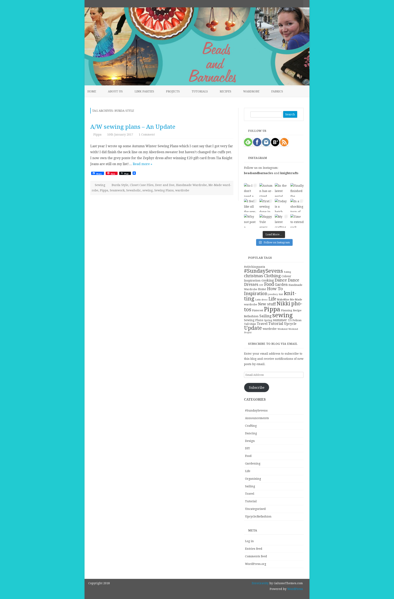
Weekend (282, 329)
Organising (253, 478)
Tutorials (200, 91)
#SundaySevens (263, 271)
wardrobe (182, 190)
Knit (281, 294)
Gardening (252, 463)
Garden (281, 285)
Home (91, 91)
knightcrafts (289, 173)
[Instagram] (291, 3)
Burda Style (120, 185)
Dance (281, 280)
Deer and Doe (164, 185)
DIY (261, 285)
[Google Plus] (287, 3)
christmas (253, 275)
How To (275, 288)
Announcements (257, 418)
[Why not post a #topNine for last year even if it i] (250, 221)
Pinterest (257, 310)
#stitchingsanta (254, 266)
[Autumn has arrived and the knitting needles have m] (266, 190)
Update (253, 328)
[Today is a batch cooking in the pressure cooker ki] (281, 205)
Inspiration (255, 293)
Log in (249, 541)
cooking (267, 280)
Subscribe (256, 388)
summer (280, 320)
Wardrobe (251, 91)
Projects (173, 91)
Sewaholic (133, 190)
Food (269, 284)
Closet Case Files (141, 185)
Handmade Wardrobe (191, 185)
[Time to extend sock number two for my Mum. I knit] (297, 221)
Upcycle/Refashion (258, 516)
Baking (287, 272)
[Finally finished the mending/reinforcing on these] (297, 190)
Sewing (100, 185)
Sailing (265, 316)
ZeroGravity (260, 583)
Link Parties (144, 91)
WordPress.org (255, 564)
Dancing (251, 433)
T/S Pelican (294, 320)
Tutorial (275, 323)
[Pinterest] (296, 3)
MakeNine (283, 299)
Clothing (272, 275)
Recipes (225, 91)
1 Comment (147, 134)
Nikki (283, 304)
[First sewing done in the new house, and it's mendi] (266, 205)
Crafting (251, 425)
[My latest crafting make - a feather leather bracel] (281, 221)
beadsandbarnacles (258, 173)
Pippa (97, 134)
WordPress (294, 589)
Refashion (251, 316)
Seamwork (117, 190)
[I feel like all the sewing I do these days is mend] (250, 205)
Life (272, 298)
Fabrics (277, 91)
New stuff (267, 304)
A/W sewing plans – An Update (132, 126)
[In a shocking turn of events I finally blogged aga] (297, 205)
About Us (115, 91)
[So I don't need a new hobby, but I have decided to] (250, 190)
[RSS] (300, 3)
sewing (147, 190)
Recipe (297, 310)
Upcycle (290, 324)
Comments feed (256, 556)
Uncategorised (255, 508)
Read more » (142, 164)
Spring (268, 320)
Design (250, 441)
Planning (286, 310)
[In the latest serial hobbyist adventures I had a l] (281, 190)
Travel (262, 324)
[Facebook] (283, 3)
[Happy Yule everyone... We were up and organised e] (266, 221)
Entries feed (253, 548)
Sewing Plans (164, 190)
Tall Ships (250, 323)
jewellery (273, 294)
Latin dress (261, 299)
